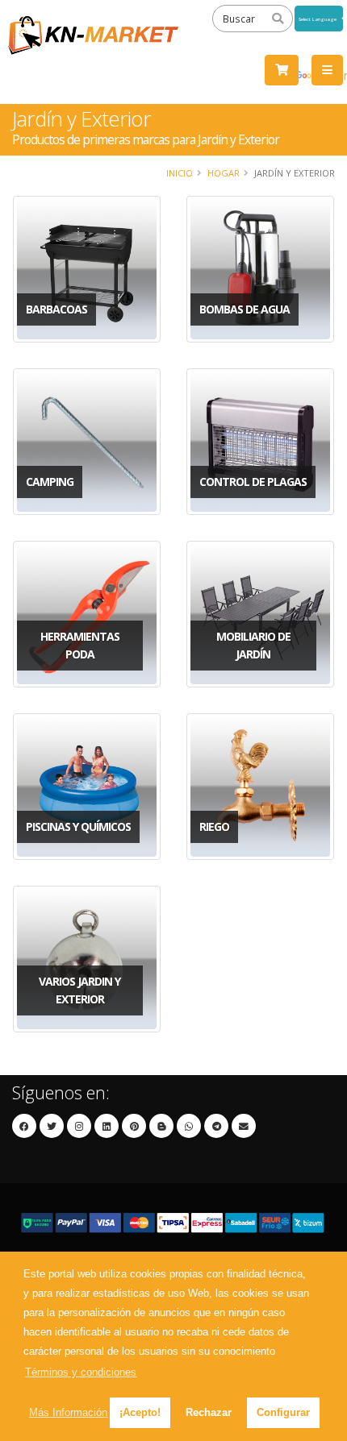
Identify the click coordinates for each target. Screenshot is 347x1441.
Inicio (179, 173)
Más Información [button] (68, 1412)
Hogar (223, 173)
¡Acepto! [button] (140, 1412)
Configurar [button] (283, 1412)
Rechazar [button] (209, 1412)
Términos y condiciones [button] (80, 1372)
